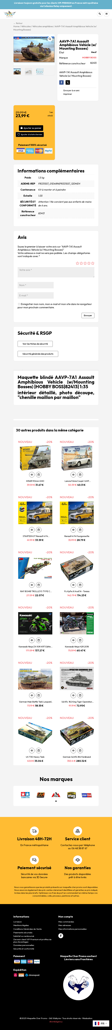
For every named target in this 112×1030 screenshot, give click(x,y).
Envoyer (88, 315)
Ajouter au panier (32, 128)
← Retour (18, 23)
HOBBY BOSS (89, 57)
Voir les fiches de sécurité (35, 343)
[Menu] (106, 14)
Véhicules (26, 26)
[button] (50, 38)
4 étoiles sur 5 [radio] (89, 263)
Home (16, 26)
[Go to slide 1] (56, 801)
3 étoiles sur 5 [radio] (85, 263)
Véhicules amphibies (42, 26)
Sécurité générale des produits (38, 353)
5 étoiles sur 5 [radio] (92, 263)
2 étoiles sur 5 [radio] (81, 263)
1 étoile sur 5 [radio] (77, 263)
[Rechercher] (99, 14)
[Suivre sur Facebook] (61, 82)
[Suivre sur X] (68, 82)
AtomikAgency (56, 1021)
